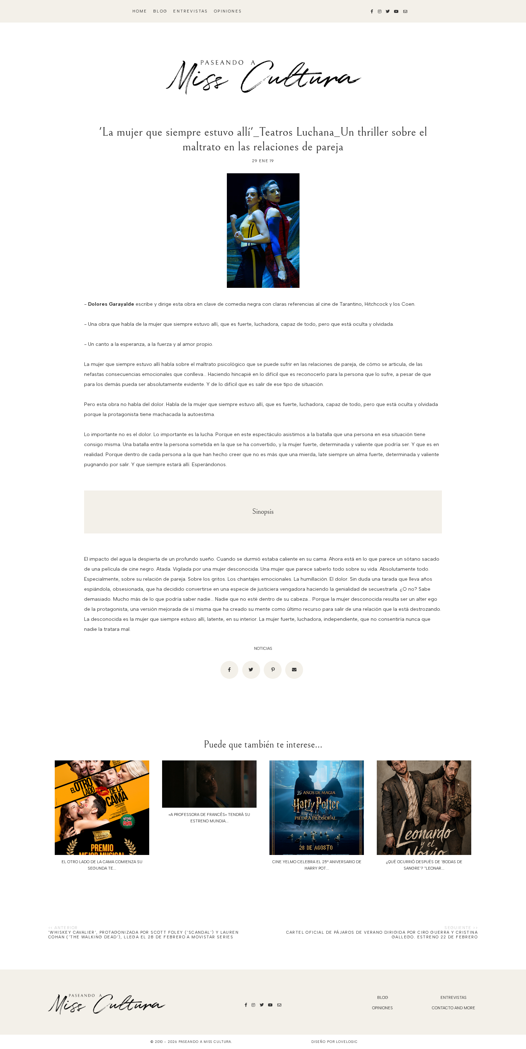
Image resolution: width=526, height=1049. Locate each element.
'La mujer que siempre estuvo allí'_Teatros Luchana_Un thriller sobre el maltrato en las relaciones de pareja (263, 139)
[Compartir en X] (251, 670)
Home (139, 11)
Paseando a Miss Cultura (205, 1042)
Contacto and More (453, 1008)
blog (160, 11)
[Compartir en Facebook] (229, 670)
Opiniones (228, 11)
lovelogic (346, 1042)
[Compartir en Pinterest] (273, 670)
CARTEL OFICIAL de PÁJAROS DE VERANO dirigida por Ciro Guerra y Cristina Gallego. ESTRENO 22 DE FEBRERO (382, 934)
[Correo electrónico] (294, 670)
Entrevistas (190, 11)
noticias (263, 648)
